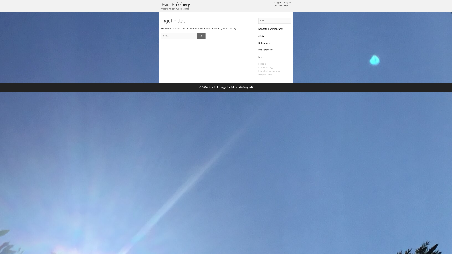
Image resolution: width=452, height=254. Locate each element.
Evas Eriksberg (175, 4)
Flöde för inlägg (265, 67)
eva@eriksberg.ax (282, 2)
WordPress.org (265, 74)
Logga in (262, 64)
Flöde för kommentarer (269, 71)
